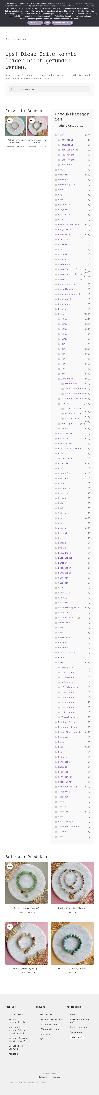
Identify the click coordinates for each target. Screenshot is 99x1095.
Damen (61, 314)
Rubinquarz (67, 707)
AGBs (72, 1014)
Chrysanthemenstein (69, 294)
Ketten (65, 404)
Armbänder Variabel (73, 399)
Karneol (62, 533)
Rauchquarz (67, 697)
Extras (62, 453)
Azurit (62, 220)
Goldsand (63, 478)
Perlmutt (63, 647)
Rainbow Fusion (67, 722)
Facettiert (64, 463)
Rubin (61, 742)
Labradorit (64, 553)
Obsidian (63, 613)
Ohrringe (66, 424)
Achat (61, 135)
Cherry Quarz (69, 672)
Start (11, 39)
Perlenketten (72, 419)
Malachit (63, 583)
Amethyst (63, 180)
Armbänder (67, 379)
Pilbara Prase (66, 653)
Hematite (63, 493)
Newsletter (45, 1014)
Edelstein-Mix (66, 443)
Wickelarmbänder (74, 394)
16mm (64, 334)
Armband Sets (72, 384)
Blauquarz (67, 667)
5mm (63, 359)
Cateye (62, 259)
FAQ (41, 1039)
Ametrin (62, 190)
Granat (62, 483)
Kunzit (62, 543)
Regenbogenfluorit (69, 727)
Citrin (62, 309)
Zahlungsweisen (48, 1024)
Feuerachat (67, 155)
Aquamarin (64, 205)
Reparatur (67, 458)
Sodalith (63, 772)
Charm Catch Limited (70, 274)
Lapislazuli (65, 558)
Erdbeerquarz (69, 677)
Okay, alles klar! (35, 23)
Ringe (64, 429)
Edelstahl (64, 439)
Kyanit (62, 548)
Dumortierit (65, 434)
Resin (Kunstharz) (69, 732)
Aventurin (64, 215)
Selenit (62, 757)
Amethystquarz (66, 185)
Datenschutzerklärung (49, 1077)
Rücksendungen (78, 1027)
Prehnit (62, 657)
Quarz (61, 662)
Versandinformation (51, 1019)
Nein (47, 23)
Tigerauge (64, 797)
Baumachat (67, 145)
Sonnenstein (65, 777)
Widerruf (77, 1037)
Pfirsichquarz (69, 687)
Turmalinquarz (69, 717)
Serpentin (64, 762)
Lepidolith (64, 568)
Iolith (62, 513)
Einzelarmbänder (74, 389)
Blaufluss (64, 239)
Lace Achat (67, 160)
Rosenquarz (67, 702)
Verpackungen (66, 822)
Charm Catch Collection (72, 269)
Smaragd (62, 767)
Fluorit (62, 468)
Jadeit (62, 523)
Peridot (62, 642)
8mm (63, 374)
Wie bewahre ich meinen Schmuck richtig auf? (18, 1030)
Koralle (62, 538)
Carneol (62, 254)
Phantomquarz (69, 692)
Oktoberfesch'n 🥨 (69, 618)
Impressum (76, 1032)
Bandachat (67, 140)
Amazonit (63, 175)
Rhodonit (63, 737)
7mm (63, 369)
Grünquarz (67, 682)
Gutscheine (64, 488)
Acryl (61, 170)
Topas (61, 802)
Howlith (62, 508)
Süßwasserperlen (67, 787)
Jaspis (62, 528)
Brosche (62, 244)
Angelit (62, 195)
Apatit (62, 200)
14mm (64, 329)
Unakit (62, 817)
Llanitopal (64, 573)
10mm (64, 319)
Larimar (62, 563)
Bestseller (64, 235)
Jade (60, 518)
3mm (63, 349)
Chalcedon (64, 264)
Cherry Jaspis (66, 284)
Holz (60, 503)
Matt (60, 588)
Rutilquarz (67, 712)
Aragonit (63, 210)
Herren (62, 498)
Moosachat (67, 165)
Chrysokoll (64, 299)
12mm (64, 324)
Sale (60, 747)
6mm (63, 364)
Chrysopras (64, 304)
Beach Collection (68, 224)
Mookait (62, 598)
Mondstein (64, 593)
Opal (60, 633)
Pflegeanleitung (49, 1029)
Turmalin (63, 812)
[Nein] (96, 14)
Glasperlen (64, 473)
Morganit (63, 603)
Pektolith (64, 638)
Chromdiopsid (66, 289)
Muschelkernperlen (69, 608)
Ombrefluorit (66, 623)
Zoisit (62, 837)
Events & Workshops (69, 448)
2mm (63, 344)
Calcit (62, 249)
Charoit (62, 279)
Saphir (62, 752)
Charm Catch (16, 1014)
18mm (64, 339)
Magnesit (63, 578)
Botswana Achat (70, 150)
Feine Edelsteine (75, 409)
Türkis (62, 807)
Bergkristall (66, 230)
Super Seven (65, 782)
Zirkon (62, 832)
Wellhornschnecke (68, 827)
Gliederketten (73, 414)
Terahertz (64, 792)
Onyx (60, 628)
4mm (63, 354)
